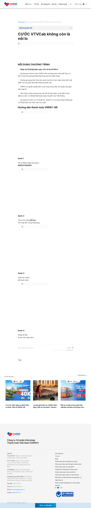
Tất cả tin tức (81, 375)
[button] (45, 28)
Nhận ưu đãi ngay (46, 505)
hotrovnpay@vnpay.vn (18, 489)
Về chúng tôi (45, 4)
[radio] (54, 350)
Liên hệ (54, 4)
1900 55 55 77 (16, 492)
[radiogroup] (59, 350)
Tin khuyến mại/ (31, 22)
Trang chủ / (22, 22)
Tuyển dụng (62, 4)
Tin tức (36, 4)
